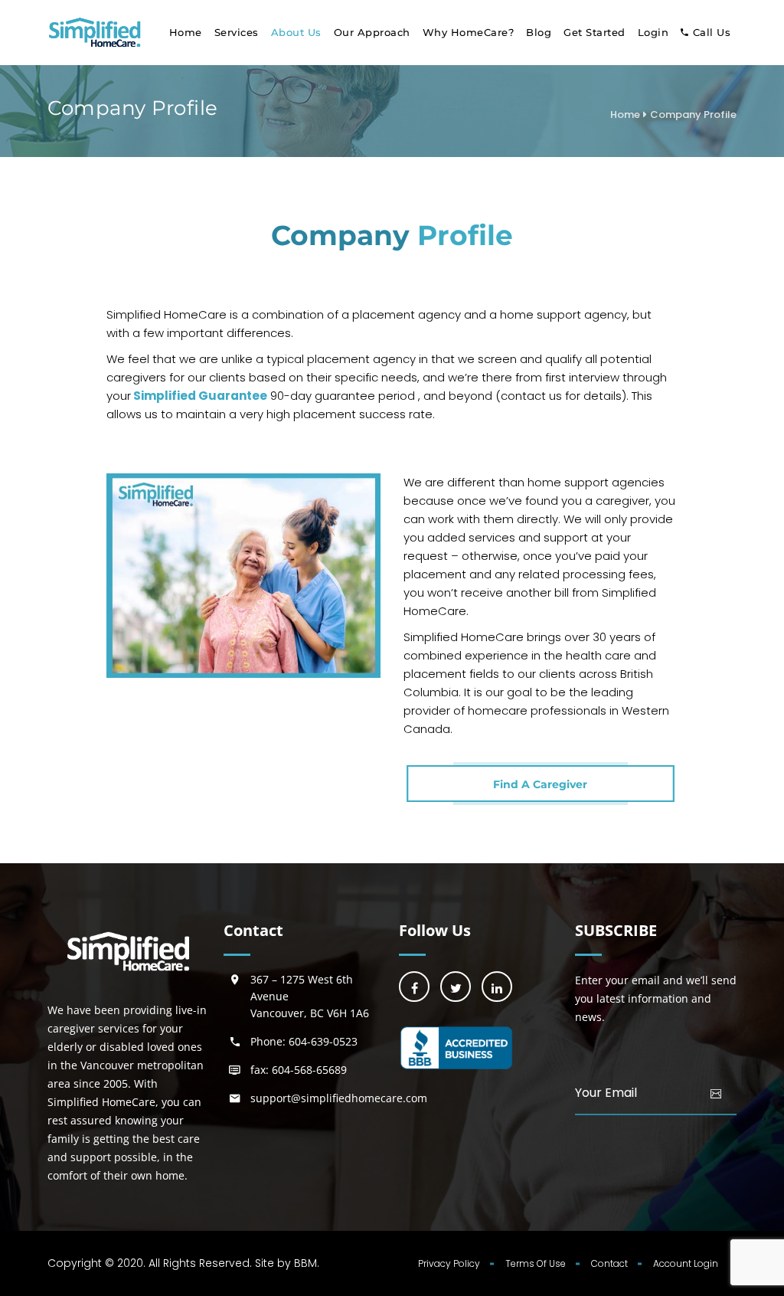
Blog (538, 32)
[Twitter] (455, 986)
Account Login (685, 1263)
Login (653, 32)
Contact (609, 1263)
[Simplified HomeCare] (94, 32)
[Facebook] (414, 986)
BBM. (306, 1263)
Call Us (712, 32)
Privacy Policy (449, 1263)
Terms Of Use (535, 1263)
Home (185, 32)
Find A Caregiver (540, 784)
